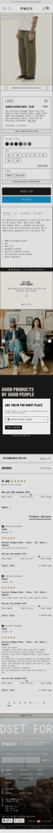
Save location (13, 427)
